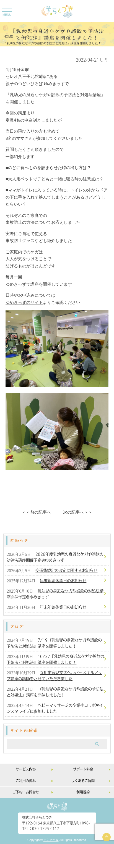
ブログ (24, 36)
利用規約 (83, 792)
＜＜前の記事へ (36, 512)
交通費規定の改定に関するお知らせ (66, 570)
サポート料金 (83, 769)
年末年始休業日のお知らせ (63, 580)
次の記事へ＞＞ (77, 512)
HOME (8, 36)
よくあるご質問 (83, 781)
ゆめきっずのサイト (24, 302)
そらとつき (51, 840)
